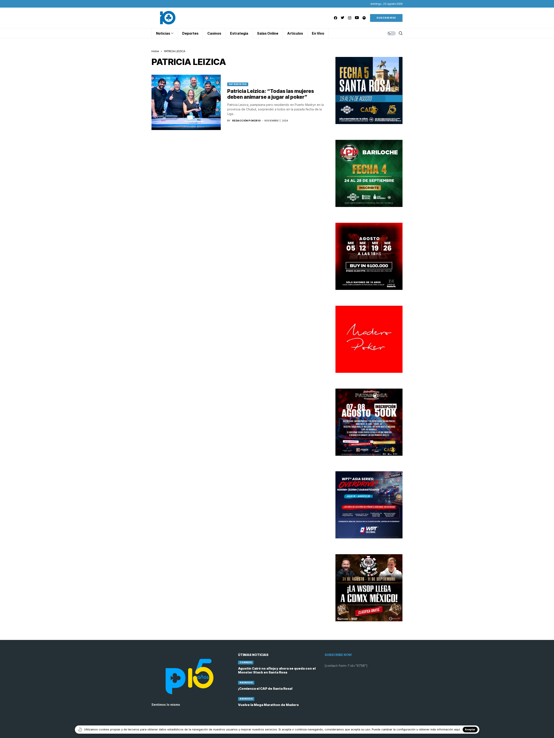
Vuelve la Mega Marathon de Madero (268, 705)
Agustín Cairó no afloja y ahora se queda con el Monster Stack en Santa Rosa (277, 670)
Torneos (246, 662)
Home (155, 51)
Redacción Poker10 (246, 120)
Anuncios (246, 682)
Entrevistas (238, 84)
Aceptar (470, 729)
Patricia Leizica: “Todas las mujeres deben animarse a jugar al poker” (270, 94)
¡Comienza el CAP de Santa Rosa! (265, 688)
